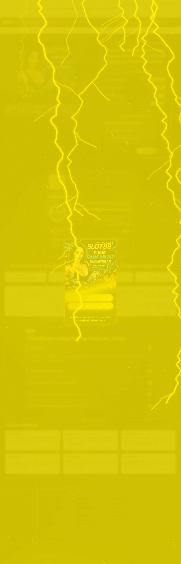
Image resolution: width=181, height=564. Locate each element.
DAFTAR (90, 305)
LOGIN (90, 297)
